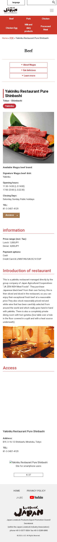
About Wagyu (29, 65)
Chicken (45, 18)
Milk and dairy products (28, 28)
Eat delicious (29, 70)
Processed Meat (46, 28)
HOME (17, 490)
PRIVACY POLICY (36, 490)
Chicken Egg (11, 28)
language (16, 2)
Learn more (29, 76)
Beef (11, 18)
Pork (28, 18)
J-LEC (19, 497)
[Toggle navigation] (52, 10)
